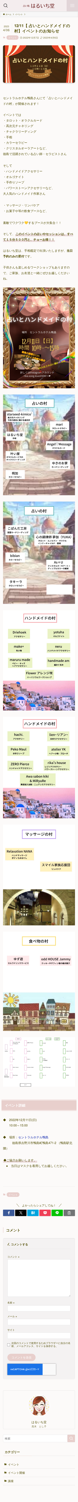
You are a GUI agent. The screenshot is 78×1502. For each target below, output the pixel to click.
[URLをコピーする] (69, 1213)
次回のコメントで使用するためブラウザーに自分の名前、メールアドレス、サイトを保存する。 (40, 1345)
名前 (11, 1302)
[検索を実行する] (71, 1438)
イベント (12, 37)
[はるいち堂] (39, 5)
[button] (8, 1213)
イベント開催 (16, 1473)
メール (12, 1316)
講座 (11, 1481)
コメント (13, 1256)
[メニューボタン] (72, 5)
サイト (11, 1330)
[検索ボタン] (5, 5)
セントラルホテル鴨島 (33, 1137)
